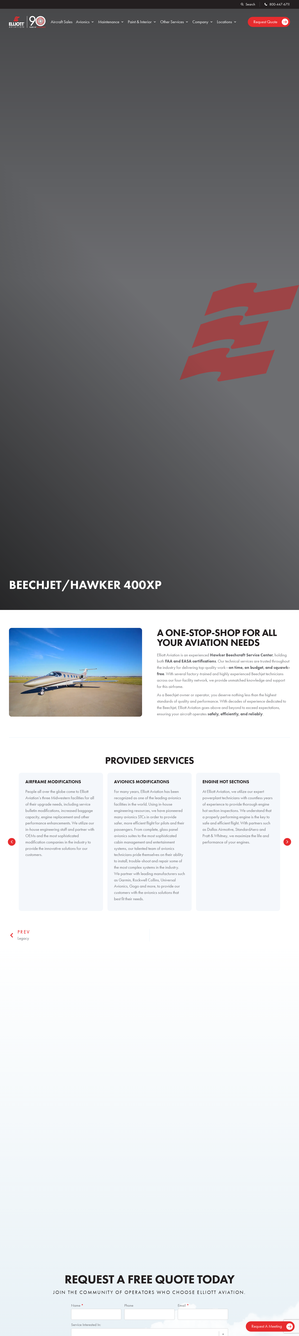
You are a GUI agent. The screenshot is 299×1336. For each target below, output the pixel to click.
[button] (85, 22)
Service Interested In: (86, 1324)
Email (183, 1305)
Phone (128, 1305)
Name (77, 1305)
